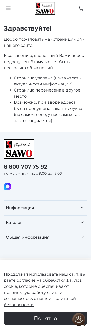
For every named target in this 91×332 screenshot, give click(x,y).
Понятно (45, 318)
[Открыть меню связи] (79, 320)
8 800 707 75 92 (25, 166)
